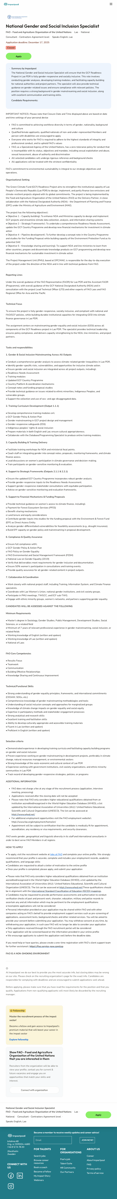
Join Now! (87, 1140)
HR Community (67, 1167)
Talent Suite (66, 1163)
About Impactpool (96, 1160)
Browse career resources (41, 1161)
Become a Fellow (42, 1171)
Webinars (39, 1180)
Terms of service (95, 1173)
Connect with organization (34, 1090)
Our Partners (67, 1172)
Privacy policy (94, 1168)
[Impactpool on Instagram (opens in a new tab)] (10, 1189)
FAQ (89, 1164)
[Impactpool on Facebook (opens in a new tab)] (10, 1179)
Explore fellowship (18, 1039)
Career (90, 1155)
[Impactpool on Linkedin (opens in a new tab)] (19, 1179)
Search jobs (40, 1155)
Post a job (65, 1159)
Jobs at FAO (56, 854)
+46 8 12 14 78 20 (15, 1146)
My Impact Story (42, 1175)
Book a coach (40, 1167)
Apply (19, 56)
